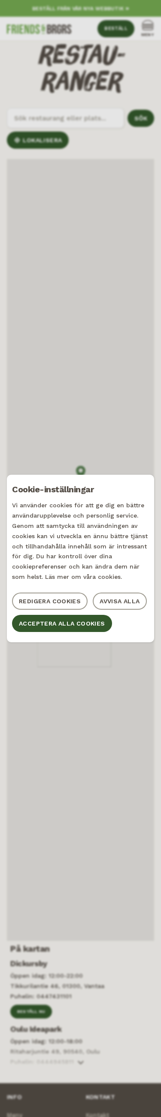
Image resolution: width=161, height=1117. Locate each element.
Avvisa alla (120, 601)
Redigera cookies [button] (50, 601)
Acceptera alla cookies (62, 623)
